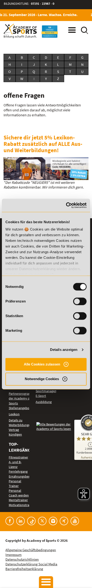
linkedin (20, 521)
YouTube (75, 521)
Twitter (42, 521)
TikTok (31, 521)
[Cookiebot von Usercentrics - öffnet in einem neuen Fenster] (66, 205)
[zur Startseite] (20, 31)
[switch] (80, 301)
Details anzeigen (64, 350)
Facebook (9, 521)
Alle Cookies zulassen (42, 364)
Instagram (53, 521)
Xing (64, 521)
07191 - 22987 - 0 (42, 4)
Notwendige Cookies (42, 379)
